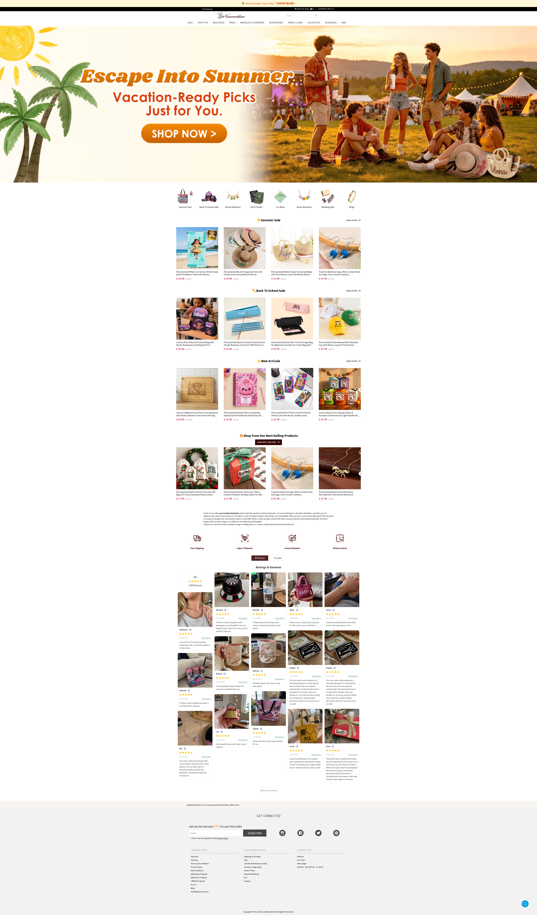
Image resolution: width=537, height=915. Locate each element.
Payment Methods (251, 874)
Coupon (247, 881)
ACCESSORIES (276, 22)
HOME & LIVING (296, 22)
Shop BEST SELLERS (266, 442)
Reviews (194, 885)
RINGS (232, 22)
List (245, 877)
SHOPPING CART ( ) (326, 9)
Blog (193, 888)
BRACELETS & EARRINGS (252, 22)
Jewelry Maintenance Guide (255, 863)
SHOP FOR (203, 22)
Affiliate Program (198, 881)
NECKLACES (219, 22)
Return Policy (249, 870)
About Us (194, 856)
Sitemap (194, 860)
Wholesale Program (199, 874)
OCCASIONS (331, 22)
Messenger (302, 863)
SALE (191, 22)
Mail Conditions (197, 870)
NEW (343, 22)
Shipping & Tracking (252, 856)
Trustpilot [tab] (277, 558)
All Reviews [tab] (260, 558)
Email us (300, 856)
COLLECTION (314, 22)
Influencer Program (199, 877)
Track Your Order (302, 9)
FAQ (245, 860)
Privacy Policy (222, 838)
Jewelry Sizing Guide (253, 867)
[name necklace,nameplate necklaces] (231, 15)
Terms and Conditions (200, 863)
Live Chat (301, 860)
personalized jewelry (229, 513)
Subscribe (255, 833)
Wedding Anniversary (200, 891)
